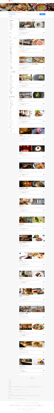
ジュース (18, 392)
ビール (16, 392)
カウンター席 (16, 398)
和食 (9, 386)
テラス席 (13, 398)
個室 (9, 398)
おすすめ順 (33, 19)
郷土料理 (33, 386)
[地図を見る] (44, 32)
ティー (13, 383)
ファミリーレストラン (27, 386)
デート (28, 406)
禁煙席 (18, 398)
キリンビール (28, 392)
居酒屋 (12, 386)
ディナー (9, 383)
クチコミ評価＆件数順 (41, 19)
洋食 (10, 386)
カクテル (26, 392)
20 (43, 92)
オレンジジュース (23, 392)
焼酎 (9, 392)
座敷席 (24, 398)
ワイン (20, 392)
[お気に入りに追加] (44, 29)
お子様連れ (11, 398)
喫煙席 (20, 398)
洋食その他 (35, 386)
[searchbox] (18, 14)
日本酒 (14, 392)
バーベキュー (26, 406)
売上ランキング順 (36, 19)
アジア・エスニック (22, 386)
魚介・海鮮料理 (16, 386)
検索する (42, 14)
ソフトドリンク (11, 392)
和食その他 (30, 386)
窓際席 (22, 398)
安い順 (44, 19)
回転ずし (40, 386)
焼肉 (19, 386)
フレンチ (38, 386)
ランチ (11, 383)
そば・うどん (42, 386)
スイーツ (14, 386)
